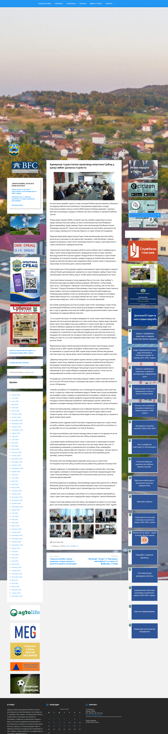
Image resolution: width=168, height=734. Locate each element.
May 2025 (15, 443)
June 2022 (15, 555)
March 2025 (15, 449)
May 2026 (15, 404)
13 (64, 722)
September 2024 (17, 468)
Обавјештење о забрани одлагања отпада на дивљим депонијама (23, 199)
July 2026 (15, 398)
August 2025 (16, 433)
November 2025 (17, 424)
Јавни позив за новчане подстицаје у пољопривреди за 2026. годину (24, 191)
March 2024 (15, 487)
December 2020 (17, 596)
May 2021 (15, 580)
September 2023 (17, 507)
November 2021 (17, 577)
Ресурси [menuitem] (82, 3)
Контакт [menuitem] (109, 3)
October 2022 (16, 542)
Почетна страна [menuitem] (44, 3)
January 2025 (16, 456)
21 (69, 726)
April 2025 (15, 446)
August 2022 (16, 548)
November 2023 (17, 500)
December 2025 (17, 420)
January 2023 (16, 532)
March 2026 (15, 411)
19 (59, 726)
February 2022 (16, 567)
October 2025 (16, 427)
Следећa (114, 556)
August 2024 (16, 471)
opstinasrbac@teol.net (93, 715)
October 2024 (16, 465)
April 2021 (15, 583)
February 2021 (16, 590)
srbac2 (68, 546)
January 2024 (16, 494)
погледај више (17, 205)
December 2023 (17, 497)
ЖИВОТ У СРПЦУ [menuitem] (96, 3)
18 (54, 726)
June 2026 (15, 401)
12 (59, 722)
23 (79, 726)
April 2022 (15, 561)
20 (64, 726)
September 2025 (17, 430)
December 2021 (17, 574)
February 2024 (16, 491)
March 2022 (15, 564)
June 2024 (15, 478)
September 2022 (17, 545)
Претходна (54, 556)
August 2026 (16, 395)
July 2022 (15, 551)
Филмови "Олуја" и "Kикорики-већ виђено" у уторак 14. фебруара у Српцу (103, 561)
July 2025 (15, 436)
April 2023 (15, 523)
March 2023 (15, 526)
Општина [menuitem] (58, 3)
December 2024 (17, 459)
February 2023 (16, 529)
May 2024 (15, 481)
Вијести (75, 546)
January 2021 (16, 593)
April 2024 (15, 484)
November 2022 (17, 539)
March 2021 (15, 586)
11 (54, 722)
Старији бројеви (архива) (19, 363)
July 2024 (15, 475)
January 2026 (16, 417)
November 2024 (17, 462)
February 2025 (16, 452)
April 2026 (15, 408)
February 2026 (16, 414)
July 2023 (15, 513)
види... (32, 372)
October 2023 (16, 503)
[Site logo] (14, 155)
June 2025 (15, 440)
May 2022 (15, 558)
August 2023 (16, 510)
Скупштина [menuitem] (70, 3)
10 (49, 722)
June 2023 (15, 516)
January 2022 (16, 570)
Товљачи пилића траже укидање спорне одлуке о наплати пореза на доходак (63, 561)
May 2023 (15, 519)
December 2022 (17, 535)
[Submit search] (158, 215)
